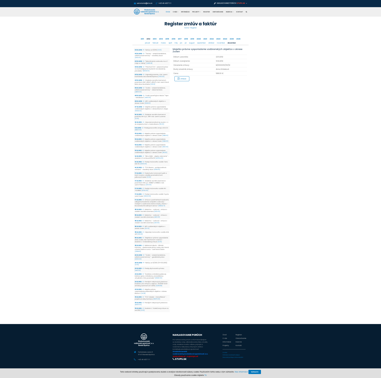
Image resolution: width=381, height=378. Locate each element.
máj (176, 43)
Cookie (225, 352)
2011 (142, 39)
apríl (170, 43)
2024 (225, 39)
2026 (238, 39)
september (201, 43)
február (155, 43)
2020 (199, 39)
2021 (205, 39)
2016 (173, 39)
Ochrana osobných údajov (231, 355)
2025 (232, 39)
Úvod (168, 12)
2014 (161, 39)
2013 (154, 39)
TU (205, 375)
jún (181, 43)
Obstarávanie (218, 12)
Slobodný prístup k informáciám (233, 357)
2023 (218, 39)
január (147, 43)
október (211, 43)
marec (163, 43)
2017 (180, 39)
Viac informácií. (241, 372)
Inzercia (229, 12)
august (192, 43)
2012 (148, 39)
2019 (192, 39)
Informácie (185, 12)
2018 (186, 39)
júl (185, 43)
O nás (175, 12)
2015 (167, 39)
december (232, 43)
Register (206, 12)
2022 (212, 39)
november (221, 43)
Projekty (196, 12)
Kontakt (239, 12)
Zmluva (183, 79)
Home (186, 28)
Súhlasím (254, 372)
